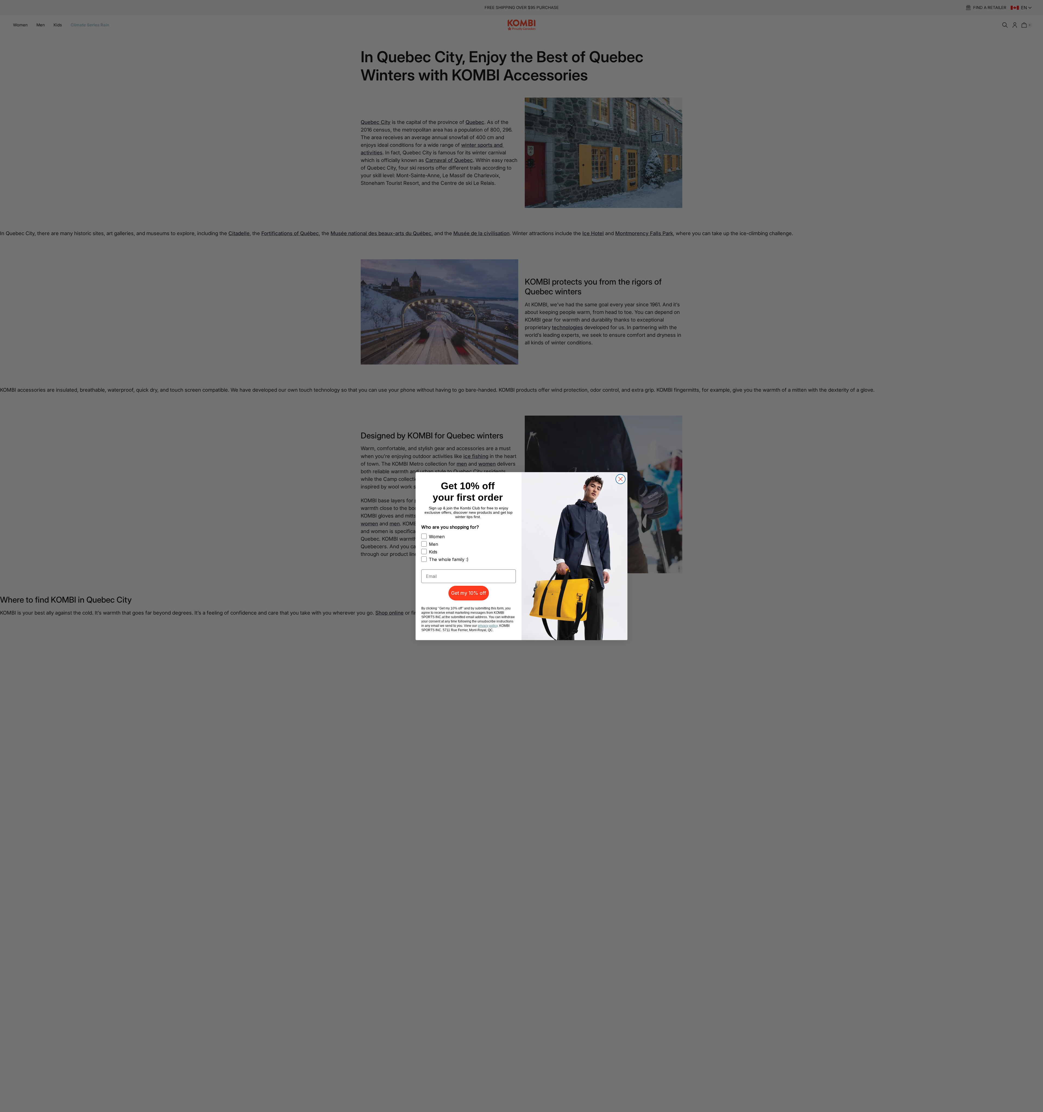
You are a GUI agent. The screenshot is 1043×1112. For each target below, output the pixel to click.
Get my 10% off (468, 593)
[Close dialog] (620, 479)
